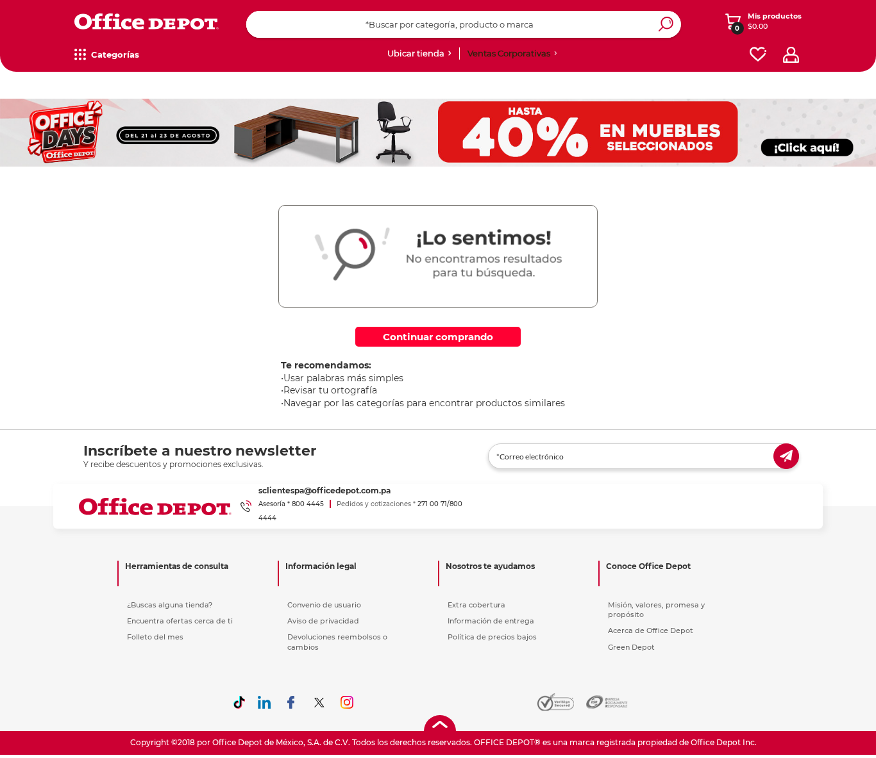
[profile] (791, 55)
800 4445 (308, 504)
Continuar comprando (438, 337)
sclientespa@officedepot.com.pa (324, 490)
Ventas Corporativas (508, 53)
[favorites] (758, 55)
